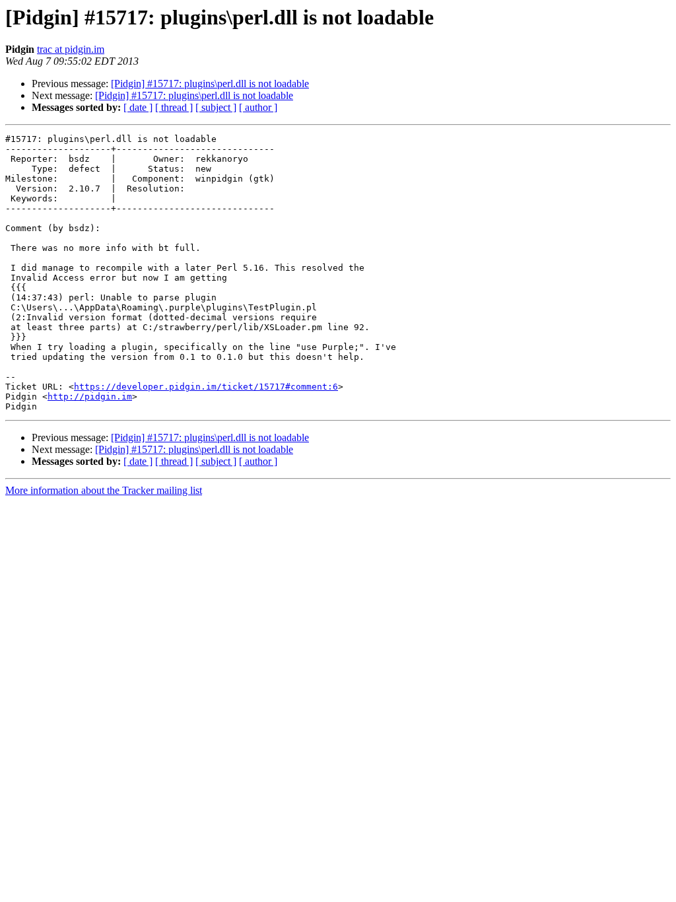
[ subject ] (215, 107)
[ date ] (137, 107)
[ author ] (258, 107)
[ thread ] (174, 107)
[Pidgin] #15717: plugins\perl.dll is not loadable (210, 83)
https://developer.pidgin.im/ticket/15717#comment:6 (206, 387)
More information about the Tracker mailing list (103, 490)
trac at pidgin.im (70, 49)
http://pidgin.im (90, 396)
